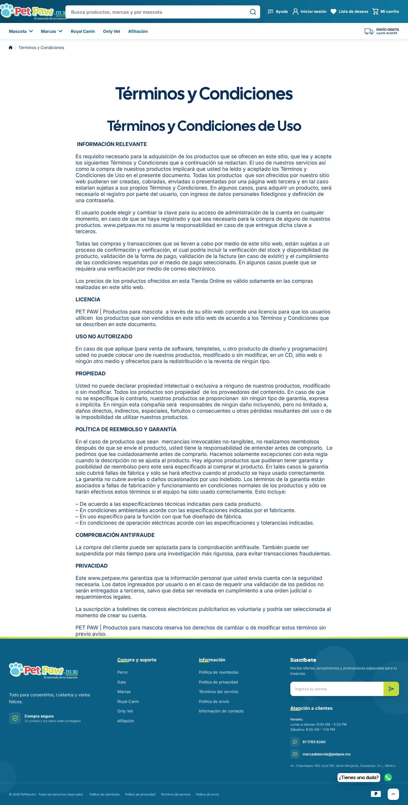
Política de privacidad (218, 682)
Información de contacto (221, 711)
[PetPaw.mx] (55, 670)
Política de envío (214, 701)
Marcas (124, 691)
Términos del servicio (218, 691)
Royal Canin (128, 701)
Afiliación (125, 720)
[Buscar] (253, 12)
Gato (121, 682)
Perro (122, 672)
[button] (385, 11)
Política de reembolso (219, 672)
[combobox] (162, 12)
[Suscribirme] (391, 689)
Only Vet (125, 711)
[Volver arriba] (393, 794)
